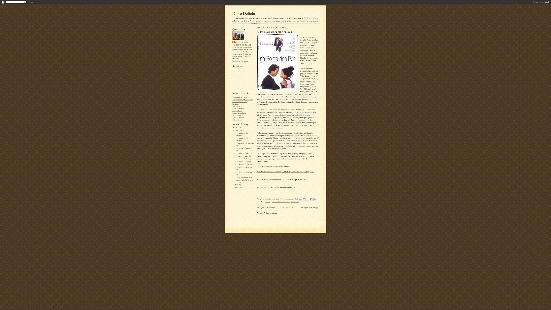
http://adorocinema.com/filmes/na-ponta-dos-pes (276, 187)
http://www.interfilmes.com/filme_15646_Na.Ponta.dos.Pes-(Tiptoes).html (285, 171)
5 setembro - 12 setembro (245, 143)
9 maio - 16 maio (243, 156)
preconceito (295, 202)
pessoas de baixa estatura (281, 202)
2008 (237, 188)
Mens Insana (236, 115)
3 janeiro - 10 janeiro (244, 177)
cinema (267, 202)
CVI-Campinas (237, 120)
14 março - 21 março (244, 164)
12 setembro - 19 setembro (242, 139)
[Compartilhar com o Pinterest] (314, 199)
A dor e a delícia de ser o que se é (274, 31)
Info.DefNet (236, 106)
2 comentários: (289, 199)
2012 (237, 127)
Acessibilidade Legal (239, 113)
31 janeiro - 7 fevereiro (244, 167)
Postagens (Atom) (270, 213)
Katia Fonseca (241, 42)
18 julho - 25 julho (243, 153)
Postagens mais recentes (266, 207)
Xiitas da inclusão (238, 117)
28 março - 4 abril (243, 161)
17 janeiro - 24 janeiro (244, 172)
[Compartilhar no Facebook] (311, 199)
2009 (237, 185)
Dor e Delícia (243, 13)
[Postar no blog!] (304, 199)
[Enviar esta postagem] (296, 199)
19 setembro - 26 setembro (242, 134)
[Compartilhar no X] (307, 199)
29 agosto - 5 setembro (244, 148)
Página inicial (288, 207)
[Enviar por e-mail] (300, 199)
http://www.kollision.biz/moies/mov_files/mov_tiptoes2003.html (282, 179)
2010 (237, 130)
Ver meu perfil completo (240, 61)
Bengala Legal (237, 111)
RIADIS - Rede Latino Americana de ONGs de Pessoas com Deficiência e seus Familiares (242, 100)
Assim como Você (238, 108)
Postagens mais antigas (310, 207)
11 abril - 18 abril (243, 159)
